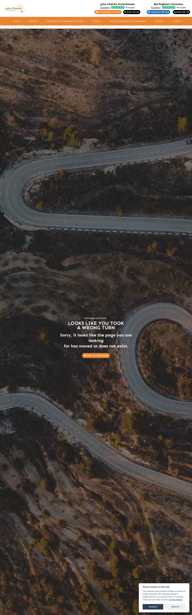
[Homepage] (15, 8)
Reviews (159, 21)
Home (16, 21)
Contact (177, 21)
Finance (96, 21)
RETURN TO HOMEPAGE (96, 355)
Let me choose (175, 600)
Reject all (175, 607)
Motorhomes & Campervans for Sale (65, 21)
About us (33, 21)
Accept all (153, 607)
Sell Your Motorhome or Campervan (128, 21)
